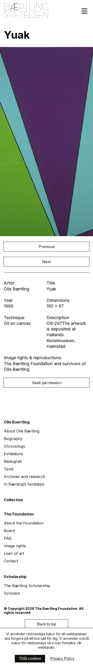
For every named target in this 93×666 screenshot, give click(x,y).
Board (9, 530)
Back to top (46, 624)
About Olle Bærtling (21, 431)
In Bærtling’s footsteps (24, 484)
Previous (47, 246)
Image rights (15, 545)
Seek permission (47, 382)
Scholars (12, 593)
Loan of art (14, 553)
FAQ (7, 538)
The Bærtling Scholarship (27, 585)
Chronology (14, 446)
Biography (13, 438)
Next (46, 261)
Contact (11, 561)
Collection (13, 499)
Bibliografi (13, 461)
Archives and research (24, 476)
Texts (9, 469)
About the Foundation (23, 523)
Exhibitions (13, 453)
